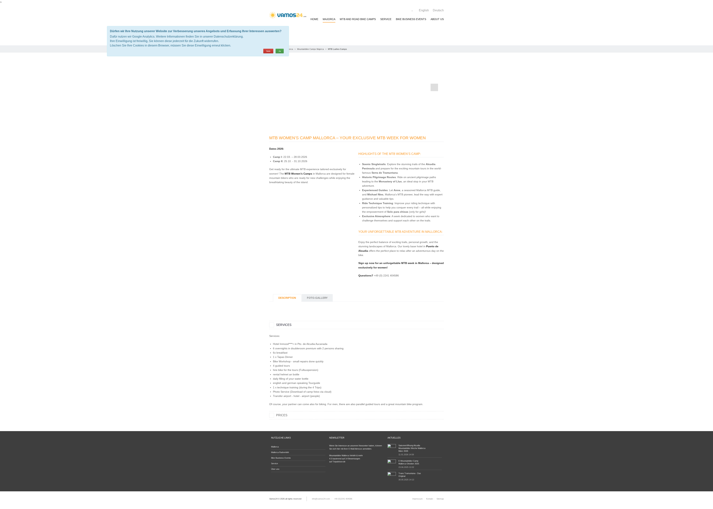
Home (314, 19)
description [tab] (287, 297)
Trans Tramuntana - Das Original (409, 474)
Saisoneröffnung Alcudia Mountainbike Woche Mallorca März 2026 (411, 448)
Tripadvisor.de (339, 461)
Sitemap (440, 499)
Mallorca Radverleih (280, 452)
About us (437, 19)
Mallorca (275, 447)
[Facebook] (404, 10)
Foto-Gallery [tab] (317, 297)
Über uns (275, 469)
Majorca (329, 19)
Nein (268, 51)
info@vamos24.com (321, 499)
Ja (280, 51)
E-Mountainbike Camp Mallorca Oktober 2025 (408, 462)
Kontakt (429, 499)
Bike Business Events (411, 19)
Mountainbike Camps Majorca (310, 49)
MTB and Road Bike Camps (358, 19)
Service (385, 19)
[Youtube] (408, 10)
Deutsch (438, 10)
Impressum (417, 499)
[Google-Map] (412, 10)
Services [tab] (284, 324)
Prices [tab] (281, 415)
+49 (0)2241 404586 (343, 499)
